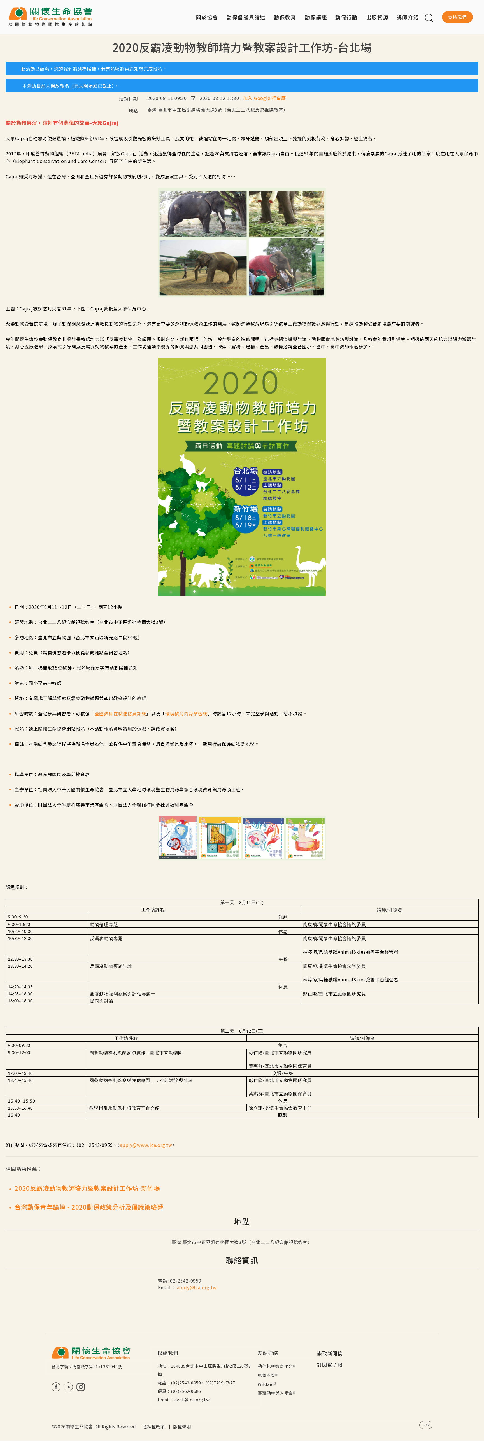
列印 (472, 56)
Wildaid (266, 1384)
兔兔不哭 (266, 1375)
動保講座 (316, 17)
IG (80, 1386)
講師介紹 (408, 17)
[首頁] (50, 17)
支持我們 (457, 17)
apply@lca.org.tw (197, 1287)
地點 (133, 110)
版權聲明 (182, 1426)
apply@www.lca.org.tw (146, 1144)
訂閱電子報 (330, 1364)
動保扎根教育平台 (275, 1366)
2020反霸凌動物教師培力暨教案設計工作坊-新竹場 (87, 1187)
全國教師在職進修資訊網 (120, 713)
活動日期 (128, 98)
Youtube (68, 1386)
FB (56, 1386)
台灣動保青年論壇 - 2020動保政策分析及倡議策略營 (89, 1206)
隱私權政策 (154, 1426)
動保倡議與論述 (246, 17)
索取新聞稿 (330, 1353)
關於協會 (207, 17)
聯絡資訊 (242, 1259)
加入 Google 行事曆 (264, 98)
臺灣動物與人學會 (275, 1393)
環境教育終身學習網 (186, 713)
